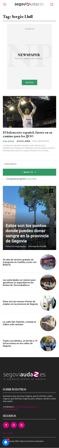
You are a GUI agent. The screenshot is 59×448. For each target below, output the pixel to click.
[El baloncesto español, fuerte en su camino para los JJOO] (29, 112)
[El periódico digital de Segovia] (29, 4)
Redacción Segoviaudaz (16, 246)
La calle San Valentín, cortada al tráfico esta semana (19, 323)
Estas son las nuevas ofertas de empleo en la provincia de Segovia (20, 302)
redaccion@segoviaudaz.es (27, 406)
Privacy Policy (31, 179)
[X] (21, 425)
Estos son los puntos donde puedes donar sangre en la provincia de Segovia (27, 233)
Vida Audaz (8, 141)
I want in (28, 172)
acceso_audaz (23, 141)
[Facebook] (6, 425)
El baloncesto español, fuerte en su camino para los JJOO (27, 134)
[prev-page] (46, 191)
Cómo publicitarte (10, 409)
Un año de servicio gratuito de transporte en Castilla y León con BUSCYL (20, 262)
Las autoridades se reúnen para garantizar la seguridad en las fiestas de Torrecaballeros (19, 282)
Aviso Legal (8, 433)
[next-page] (51, 191)
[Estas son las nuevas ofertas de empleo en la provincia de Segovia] (48, 303)
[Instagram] (14, 425)
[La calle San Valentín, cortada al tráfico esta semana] (48, 323)
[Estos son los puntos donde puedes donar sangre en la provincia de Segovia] (29, 218)
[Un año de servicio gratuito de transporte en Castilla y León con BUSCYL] (48, 262)
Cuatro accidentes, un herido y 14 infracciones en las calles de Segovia (20, 343)
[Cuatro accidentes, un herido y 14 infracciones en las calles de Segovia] (48, 343)
